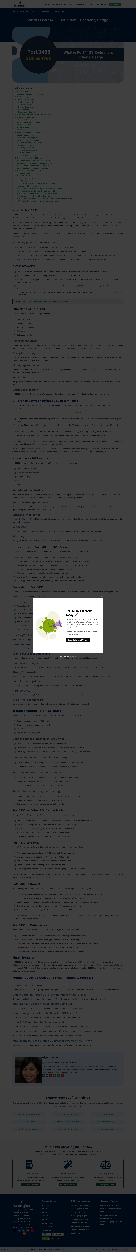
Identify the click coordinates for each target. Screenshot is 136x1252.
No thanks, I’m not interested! (68, 656)
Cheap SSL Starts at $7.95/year (78, 640)
